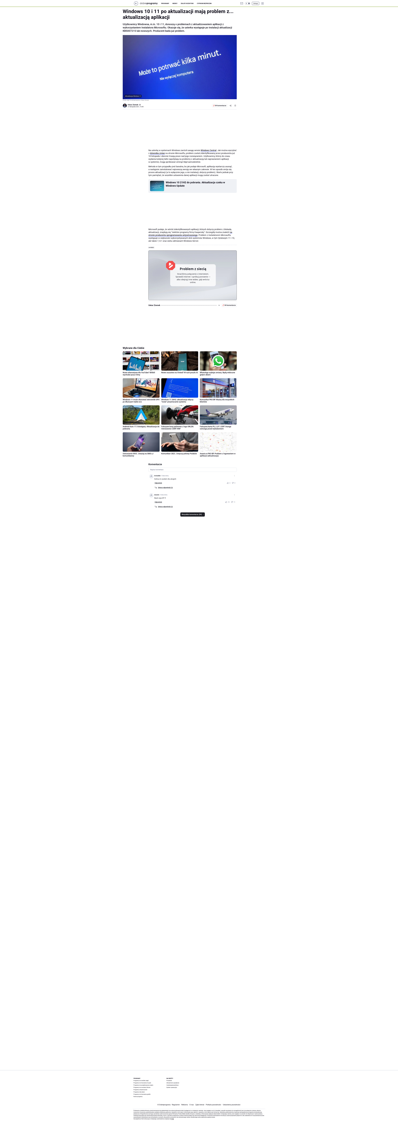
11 (234, 502)
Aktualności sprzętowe (172, 1083)
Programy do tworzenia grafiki (141, 1094)
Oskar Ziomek (133, 105)
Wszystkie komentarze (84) (192, 514)
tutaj (172, 1119)
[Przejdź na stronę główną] (136, 5)
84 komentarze (220, 106)
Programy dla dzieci (139, 1092)
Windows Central (208, 150)
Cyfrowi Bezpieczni (204, 3)
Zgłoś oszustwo (187, 3)
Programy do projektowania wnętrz (143, 1085)
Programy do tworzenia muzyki (142, 1083)
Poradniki (169, 1080)
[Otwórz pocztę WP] (241, 3)
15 (228, 502)
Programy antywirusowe (140, 1089)
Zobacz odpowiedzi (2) (165, 506)
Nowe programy (138, 1096)
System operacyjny (171, 1087)
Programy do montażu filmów (141, 1087)
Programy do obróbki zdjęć (141, 1080)
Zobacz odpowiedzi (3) (165, 487)
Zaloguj (255, 3)
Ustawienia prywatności (231, 1105)
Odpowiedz (158, 483)
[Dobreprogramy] (150, 3)
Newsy (174, 3)
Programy (165, 3)
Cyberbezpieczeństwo (172, 1085)
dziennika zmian (157, 153)
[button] (247, 3)
